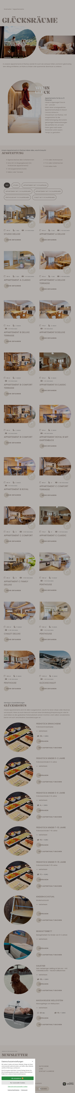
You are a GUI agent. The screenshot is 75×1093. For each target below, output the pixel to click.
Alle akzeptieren (16, 1078)
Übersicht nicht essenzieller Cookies (17, 1086)
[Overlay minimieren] (32, 1061)
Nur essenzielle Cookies (17, 1083)
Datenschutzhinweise (13, 1090)
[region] (18, 1069)
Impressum (24, 1090)
